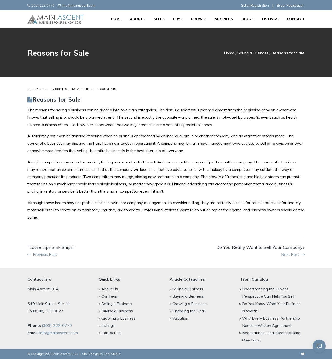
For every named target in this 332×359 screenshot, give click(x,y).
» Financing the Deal (187, 310)
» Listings (107, 325)
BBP (58, 88)
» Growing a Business (117, 318)
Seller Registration (255, 5)
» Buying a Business (116, 310)
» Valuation (179, 318)
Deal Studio (112, 354)
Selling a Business (252, 52)
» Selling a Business (115, 303)
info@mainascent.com (78, 5)
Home (229, 52)
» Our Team (108, 296)
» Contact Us (110, 332)
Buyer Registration (291, 5)
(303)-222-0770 (42, 5)
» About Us (108, 289)
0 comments (106, 88)
